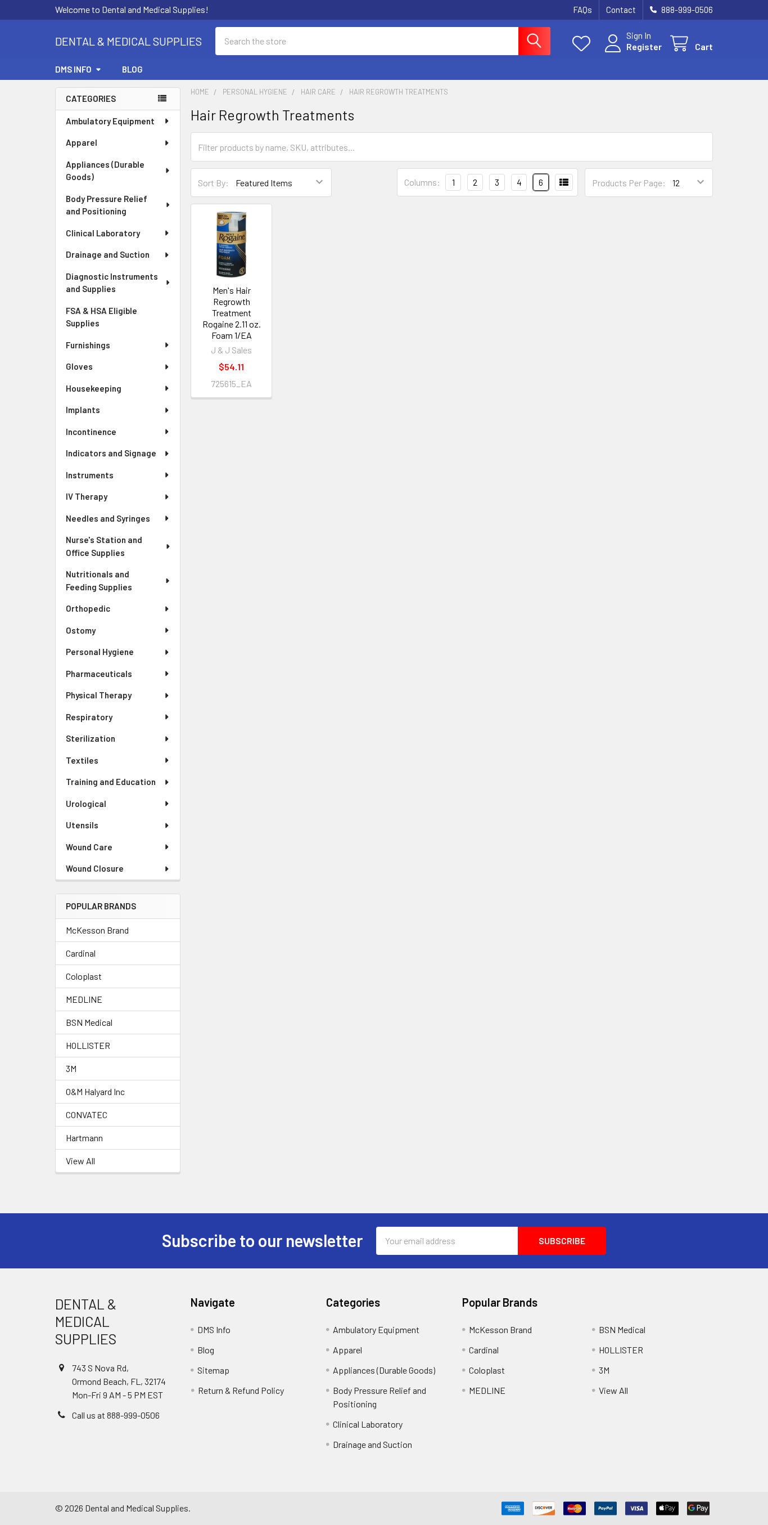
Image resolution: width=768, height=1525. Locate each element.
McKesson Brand (97, 930)
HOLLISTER (88, 1045)
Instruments (90, 475)
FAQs (582, 10)
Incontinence (91, 432)
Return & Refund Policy (241, 1390)
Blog (132, 69)
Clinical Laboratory (103, 233)
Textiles (82, 760)
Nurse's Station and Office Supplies (104, 546)
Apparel (81, 142)
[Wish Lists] (584, 43)
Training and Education (111, 782)
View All (80, 1160)
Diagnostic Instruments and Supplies (112, 282)
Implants (83, 410)
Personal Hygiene (100, 652)
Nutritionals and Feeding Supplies (99, 580)
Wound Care (89, 847)
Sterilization (90, 738)
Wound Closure (95, 868)
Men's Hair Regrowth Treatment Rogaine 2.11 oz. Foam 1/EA (231, 312)
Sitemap (213, 1370)
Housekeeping (93, 388)
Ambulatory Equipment (110, 121)
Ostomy (81, 630)
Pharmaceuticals (99, 674)
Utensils (82, 825)
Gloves (79, 366)
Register (644, 46)
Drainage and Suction (108, 254)
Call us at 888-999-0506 (116, 1415)
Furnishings (88, 345)
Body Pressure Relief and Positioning (106, 205)
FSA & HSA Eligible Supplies (101, 317)
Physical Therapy (99, 695)
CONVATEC (86, 1114)
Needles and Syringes (108, 518)
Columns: (422, 182)
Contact (621, 10)
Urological (86, 804)
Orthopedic (88, 608)
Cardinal (81, 953)
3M (71, 1068)
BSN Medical (89, 1022)
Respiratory (89, 717)
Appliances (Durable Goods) (105, 170)
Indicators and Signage (111, 453)
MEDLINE (84, 999)
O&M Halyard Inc (95, 1091)
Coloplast (84, 976)
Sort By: (213, 182)
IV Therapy (86, 496)
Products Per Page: (629, 182)
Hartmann (84, 1137)
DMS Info (73, 69)
